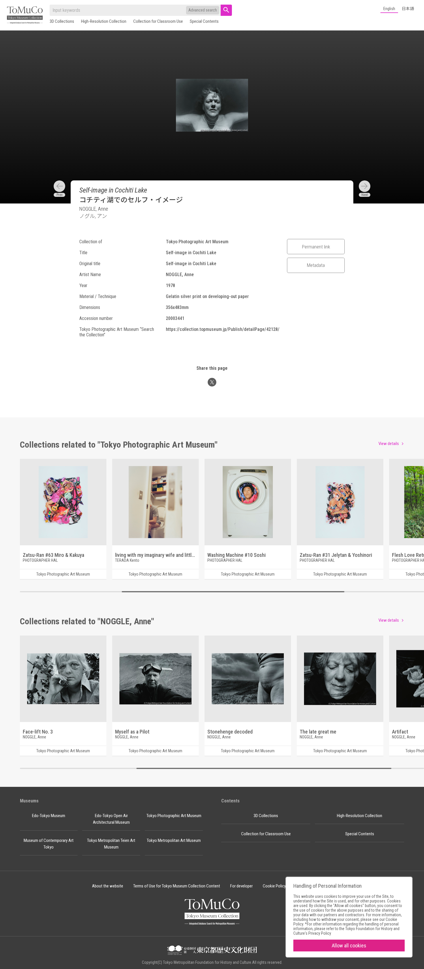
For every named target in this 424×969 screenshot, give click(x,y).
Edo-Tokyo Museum (48, 815)
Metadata (316, 265)
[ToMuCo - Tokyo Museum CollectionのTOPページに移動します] (25, 15)
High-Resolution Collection (103, 21)
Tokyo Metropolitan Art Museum (174, 840)
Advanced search (202, 10)
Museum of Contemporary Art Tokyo (49, 844)
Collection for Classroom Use (158, 21)
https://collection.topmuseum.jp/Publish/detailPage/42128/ (222, 329)
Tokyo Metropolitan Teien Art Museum (111, 844)
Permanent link (316, 247)
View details (388, 443)
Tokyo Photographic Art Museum (174, 815)
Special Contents (204, 21)
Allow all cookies (349, 945)
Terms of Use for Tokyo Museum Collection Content (176, 886)
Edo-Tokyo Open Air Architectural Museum (111, 819)
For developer (241, 886)
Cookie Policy (274, 886)
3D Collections (62, 21)
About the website (107, 886)
